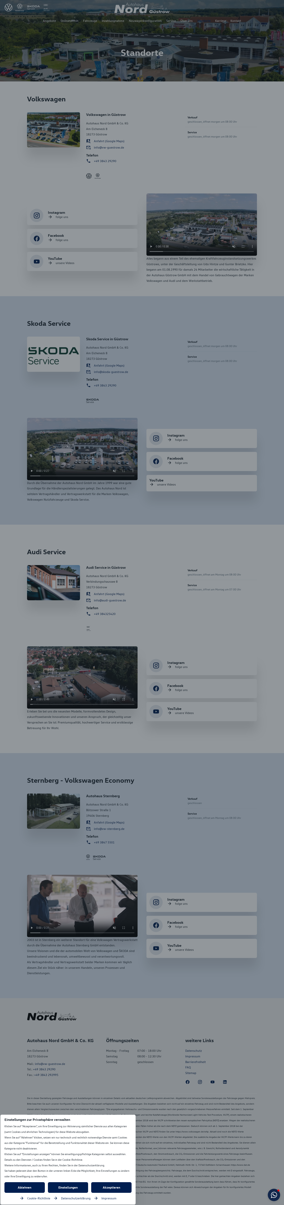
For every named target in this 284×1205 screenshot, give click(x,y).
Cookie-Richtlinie (38, 1198)
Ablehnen (24, 1187)
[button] (274, 1195)
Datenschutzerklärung (76, 1198)
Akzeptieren (111, 1187)
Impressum (108, 1198)
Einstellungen (68, 1187)
